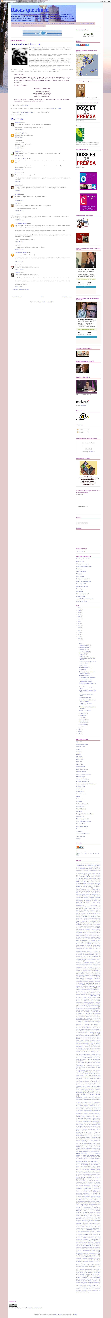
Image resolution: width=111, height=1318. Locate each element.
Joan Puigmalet (91, 1067)
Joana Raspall (96, 1070)
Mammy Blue (92, 1105)
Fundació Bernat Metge (87, 1038)
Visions (77, 1283)
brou (79, 927)
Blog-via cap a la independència (92, 919)
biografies (85, 918)
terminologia (79, 1253)
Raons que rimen (30, 10)
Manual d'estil (93, 1107)
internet (80, 1061)
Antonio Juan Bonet (91, 884)
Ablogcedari (91, 871)
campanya (95, 930)
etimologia (95, 1018)
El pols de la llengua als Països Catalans (86, 784)
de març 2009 (83, 720)
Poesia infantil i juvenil (82, 826)
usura (98, 1269)
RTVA (83, 1228)
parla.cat (86, 1163)
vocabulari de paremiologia (93, 1283)
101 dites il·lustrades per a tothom (93, 865)
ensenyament (79, 1013)
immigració (80, 1057)
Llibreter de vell (92, 1097)
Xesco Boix (78, 1290)
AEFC (97, 876)
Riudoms (87, 1225)
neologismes (91, 1135)
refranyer (78, 1210)
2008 (79, 727)
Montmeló (84, 1127)
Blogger (77, 921)
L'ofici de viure (94, 1081)
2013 (79, 634)
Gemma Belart (90, 1041)
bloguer (78, 924)
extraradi (96, 1024)
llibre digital (79, 1097)
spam (89, 1242)
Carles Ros (86, 935)
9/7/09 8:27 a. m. (19, 169)
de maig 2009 (83, 715)
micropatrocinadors (86, 1121)
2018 (79, 623)
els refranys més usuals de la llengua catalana (89, 1005)
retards (90, 1223)
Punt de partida (97, 1194)
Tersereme (92, 1253)
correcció (85, 967)
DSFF (92, 992)
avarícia (88, 907)
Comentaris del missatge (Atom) (46, 302)
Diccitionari (79, 569)
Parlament (98, 1163)
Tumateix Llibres (80, 836)
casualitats (93, 937)
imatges (77, 1056)
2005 (79, 733)
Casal (99, 935)
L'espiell (78, 796)
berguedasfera (93, 911)
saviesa (87, 1231)
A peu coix (79, 741)
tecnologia (98, 1248)
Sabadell (87, 1228)
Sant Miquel (97, 1229)
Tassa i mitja (78, 1247)
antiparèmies (90, 883)
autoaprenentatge (80, 905)
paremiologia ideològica (94, 1158)
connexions (78, 962)
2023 (79, 612)
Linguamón (90, 1092)
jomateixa (17, 194)
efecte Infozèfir (85, 995)
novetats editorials (80, 1141)
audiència (88, 900)
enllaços (78, 1011)
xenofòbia (97, 1288)
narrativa (91, 1134)
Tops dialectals (86, 1256)
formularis (87, 1035)
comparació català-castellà (81, 957)
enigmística (95, 1010)
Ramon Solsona (86, 1206)
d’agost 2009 (83, 654)
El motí (96, 999)
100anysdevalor (80, 865)
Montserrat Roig (80, 1130)
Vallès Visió (88, 1272)
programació (78, 1190)
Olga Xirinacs (84, 1143)
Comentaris (81, 432)
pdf (93, 1166)
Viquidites (91, 1282)
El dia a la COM (85, 999)
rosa (83, 1226)
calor (89, 930)
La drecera (79, 801)
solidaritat (84, 1240)
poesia (89, 1177)
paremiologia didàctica (81, 1158)
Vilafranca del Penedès (92, 1279)
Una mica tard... (83, 669)
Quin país (83, 1198)
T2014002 (96, 1244)
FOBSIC (79, 1032)
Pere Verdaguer (85, 1169)
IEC (97, 1051)
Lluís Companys (84, 1099)
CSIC (86, 972)
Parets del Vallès (79, 1163)
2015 (79, 630)
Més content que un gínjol (82, 819)
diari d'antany (85, 980)
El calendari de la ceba (87, 997)
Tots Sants (91, 1258)
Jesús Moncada (95, 1064)
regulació (90, 1218)
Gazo (59, 66)
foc (83, 1032)
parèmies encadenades (82, 1151)
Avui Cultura (95, 907)
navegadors (79, 1135)
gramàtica (80, 1048)
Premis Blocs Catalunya (85, 1185)
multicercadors (79, 1132)
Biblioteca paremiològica (82, 564)
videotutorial (81, 1279)
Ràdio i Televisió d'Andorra (93, 1201)
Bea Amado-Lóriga (84, 911)
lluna (85, 1100)
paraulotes (80, 1149)
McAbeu (17, 185)
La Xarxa (90, 1089)
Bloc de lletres (80, 759)
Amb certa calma (80, 746)
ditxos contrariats (81, 989)
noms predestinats (89, 1138)
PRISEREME (96, 1188)
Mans (88, 1107)
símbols (98, 1236)
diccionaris (80, 983)
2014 (79, 632)
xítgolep (89, 1290)
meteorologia (95, 1119)
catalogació (84, 938)
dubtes (97, 992)
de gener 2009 (83, 724)
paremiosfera (94, 1161)
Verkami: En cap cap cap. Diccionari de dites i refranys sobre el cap (28, 26)
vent (93, 1274)
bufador (87, 927)
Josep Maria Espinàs (90, 1075)
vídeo (98, 1277)
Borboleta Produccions (89, 926)
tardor (97, 1245)
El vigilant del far (80, 786)
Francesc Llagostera (82, 1037)
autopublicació (80, 907)
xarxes (93, 1287)
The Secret (98, 1253)
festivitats (80, 1030)
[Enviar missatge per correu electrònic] (38, 112)
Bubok (83, 927)
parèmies (96, 1149)
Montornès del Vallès (93, 1127)
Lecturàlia (84, 1091)
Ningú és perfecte (85, 1137)
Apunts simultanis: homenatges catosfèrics (33, 23)
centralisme (96, 943)
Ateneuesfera (79, 900)
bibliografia (95, 913)
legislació (97, 1091)
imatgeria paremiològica (83, 1054)
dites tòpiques (89, 988)
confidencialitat (89, 961)
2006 (79, 731)
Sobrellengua (91, 1237)
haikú (93, 1048)
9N (98, 870)
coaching (86, 953)
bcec (77, 911)
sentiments (87, 1234)
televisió (93, 1250)
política (78, 1179)
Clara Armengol (79, 953)
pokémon (97, 1177)
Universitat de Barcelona (84, 1269)
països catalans (86, 1148)
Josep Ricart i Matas (88, 1076)
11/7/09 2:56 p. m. (19, 269)
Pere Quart (78, 1169)
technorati (92, 1248)
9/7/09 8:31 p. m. (19, 249)
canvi (97, 932)
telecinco (79, 1250)
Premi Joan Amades (86, 1183)
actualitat (82, 875)
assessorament (95, 894)
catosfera (84, 940)
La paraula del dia (82, 1087)
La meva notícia (96, 1086)
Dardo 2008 (80, 973)
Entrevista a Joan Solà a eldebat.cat (85, 704)
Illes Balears (97, 1052)
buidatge (93, 927)
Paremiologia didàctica (82, 586)
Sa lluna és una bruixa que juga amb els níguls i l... (87, 672)
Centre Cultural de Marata (83, 945)
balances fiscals (88, 908)
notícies (97, 1138)
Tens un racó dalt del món (82, 833)
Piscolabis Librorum (56, 108)
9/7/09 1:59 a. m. (19, 148)
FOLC (87, 1032)
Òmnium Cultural (92, 1143)
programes (95, 1190)
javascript (79, 1064)
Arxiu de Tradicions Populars (93, 892)
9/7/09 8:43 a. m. (19, 191)
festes (81, 1029)
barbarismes (79, 910)
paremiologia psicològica (81, 1159)
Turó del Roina (91, 1264)
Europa (90, 1022)
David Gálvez (87, 973)
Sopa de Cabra (83, 1242)
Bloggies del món (86, 921)
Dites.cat (98, 987)
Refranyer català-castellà (82, 593)
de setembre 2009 (84, 651)
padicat (89, 1146)
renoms (90, 1221)
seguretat (80, 1234)
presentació (79, 1188)
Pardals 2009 (88, 1149)
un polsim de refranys (94, 1267)
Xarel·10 (78, 838)
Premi (96, 1180)
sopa (77, 1242)
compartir (91, 957)
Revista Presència (80, 1225)
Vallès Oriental (79, 1272)
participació (85, 1164)
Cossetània (91, 968)
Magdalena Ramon (95, 1104)
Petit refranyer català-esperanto (89, 1172)
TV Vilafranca (83, 1266)
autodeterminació (93, 905)
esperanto (97, 1016)
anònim (84, 883)
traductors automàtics (88, 1261)
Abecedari (78, 871)
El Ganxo (91, 999)
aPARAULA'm (92, 886)
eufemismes (85, 1021)
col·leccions (92, 953)
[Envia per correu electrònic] (42, 112)
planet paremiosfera (90, 1174)
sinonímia (80, 1237)
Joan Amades (79, 1065)
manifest (83, 1107)
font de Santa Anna (86, 1034)
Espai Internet (89, 1016)
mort (87, 1130)
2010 (79, 641)
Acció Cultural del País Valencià (84, 873)
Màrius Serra (97, 1115)
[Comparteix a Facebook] (47, 112)
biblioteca (78, 914)
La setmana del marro (92, 1087)
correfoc (97, 967)
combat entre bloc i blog (91, 954)
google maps (79, 1046)
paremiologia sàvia (94, 1159)
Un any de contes (84, 1267)
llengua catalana (95, 1094)
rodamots (93, 1225)
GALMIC (86, 1040)
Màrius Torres (81, 1116)
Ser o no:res (79, 831)
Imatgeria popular (95, 1054)
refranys (84, 1212)
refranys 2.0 (92, 1212)
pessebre (91, 1171)
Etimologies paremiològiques (83, 581)
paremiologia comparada (90, 1156)
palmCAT (93, 1148)
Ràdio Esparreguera (82, 1201)
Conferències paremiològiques (83, 566)
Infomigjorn (96, 1057)
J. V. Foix (88, 1062)
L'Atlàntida (82, 1080)
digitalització (90, 984)
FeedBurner (91, 451)
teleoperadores (86, 1250)
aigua (91, 878)
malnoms (86, 1105)
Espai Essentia (81, 1016)
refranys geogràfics (88, 1215)
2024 (79, 610)
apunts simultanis (86, 888)
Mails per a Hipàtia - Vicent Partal (84, 814)
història (97, 1048)
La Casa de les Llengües (89, 1083)
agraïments (79, 878)
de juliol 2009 (83, 656)
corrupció (84, 968)
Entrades (80, 429)
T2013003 (90, 1244)
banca (97, 908)
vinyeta (77, 1282)
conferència (79, 961)
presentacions (87, 1188)
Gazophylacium (26, 105)
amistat (90, 881)
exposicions (87, 1024)
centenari (89, 943)
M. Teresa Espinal (85, 1104)
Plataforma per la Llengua (81, 1175)
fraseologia (91, 1037)
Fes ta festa (86, 1027)
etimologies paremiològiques (83, 1019)
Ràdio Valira (84, 1204)
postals (91, 1180)
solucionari (90, 1240)
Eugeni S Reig (92, 1021)
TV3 (88, 1266)
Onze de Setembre (88, 1145)
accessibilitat (97, 871)
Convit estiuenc (83, 665)
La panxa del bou (80, 806)
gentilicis (91, 1043)
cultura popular (96, 972)
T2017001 (78, 1245)
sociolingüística (94, 1239)
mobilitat (89, 1124)
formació (95, 1034)
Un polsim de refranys (81, 601)
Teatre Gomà (86, 1248)
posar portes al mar (84, 1180)
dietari (83, 984)
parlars (79, 1164)
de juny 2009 (83, 713)
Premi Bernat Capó (80, 1182)
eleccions (81, 1003)
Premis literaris (88, 1186)
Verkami (84, 1276)
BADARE (78, 908)
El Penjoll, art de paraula (82, 781)
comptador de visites (81, 959)
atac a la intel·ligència (92, 899)
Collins (97, 953)
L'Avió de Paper (89, 1080)
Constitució (96, 964)
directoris (97, 984)
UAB (96, 1266)
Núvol (97, 1141)
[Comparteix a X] (45, 112)
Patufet (77, 1166)
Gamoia (98, 1040)
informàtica (79, 1059)
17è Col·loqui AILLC (82, 867)
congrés (96, 961)
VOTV (85, 1285)
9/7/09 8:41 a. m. (19, 181)
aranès (82, 889)
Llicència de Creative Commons (34, 1307)
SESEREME (93, 1236)
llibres (85, 1097)
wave (90, 1285)
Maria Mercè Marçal (96, 1113)
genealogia (78, 1043)
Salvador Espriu (95, 1228)
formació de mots (79, 1035)
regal (85, 1218)
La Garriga (87, 1084)
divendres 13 (88, 989)
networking (98, 1135)
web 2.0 (95, 1285)
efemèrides (19, 114)
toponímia (78, 1256)
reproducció (96, 1221)
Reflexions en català (81, 828)
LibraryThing (80, 1092)
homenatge (83, 1049)
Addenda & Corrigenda (82, 744)
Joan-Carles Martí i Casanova (84, 1070)
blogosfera (94, 921)
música (96, 1132)
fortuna (92, 1035)
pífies (83, 1174)
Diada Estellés (89, 978)
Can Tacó (86, 932)
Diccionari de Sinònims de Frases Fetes (92, 981)
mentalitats (80, 1119)
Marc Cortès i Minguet (88, 1110)
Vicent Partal (84, 1277)
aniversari (78, 883)
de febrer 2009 (83, 722)
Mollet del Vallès (96, 1124)
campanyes (79, 932)
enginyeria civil (88, 1010)
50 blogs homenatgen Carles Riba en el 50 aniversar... (87, 684)
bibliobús (89, 913)
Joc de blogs (26, 114)
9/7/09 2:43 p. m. (19, 220)
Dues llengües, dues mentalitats (87, 677)
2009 (79, 643)
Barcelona (86, 910)
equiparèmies (97, 1013)
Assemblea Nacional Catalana (82, 894)
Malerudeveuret (80, 816)
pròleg (89, 1191)
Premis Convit (79, 1186)
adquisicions (85, 876)
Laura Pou (96, 1089)
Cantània (92, 932)
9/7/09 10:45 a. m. (19, 210)
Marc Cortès (80, 1110)
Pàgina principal (16, 23)
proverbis (95, 1193)
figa (84, 1030)
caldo (84, 930)
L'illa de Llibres (79, 1081)
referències (85, 1209)
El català (96, 997)
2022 (79, 614)
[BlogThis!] (43, 112)
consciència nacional (89, 962)
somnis (97, 1240)
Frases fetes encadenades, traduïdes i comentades (86, 680)
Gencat (96, 1041)
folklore (91, 1032)
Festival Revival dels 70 (95, 1029)
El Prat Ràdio (88, 1000)
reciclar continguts (87, 1207)
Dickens (96, 983)
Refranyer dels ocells (88, 1210)
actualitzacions (92, 875)
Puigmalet (17, 172)
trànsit (97, 1261)
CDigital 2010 (83, 942)
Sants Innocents (81, 1231)
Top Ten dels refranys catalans (87, 1255)
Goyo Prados (97, 1046)
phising (98, 1172)
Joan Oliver (83, 1067)
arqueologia (88, 889)
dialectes (96, 978)
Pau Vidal (83, 1166)
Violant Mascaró (84, 1282)
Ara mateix (79, 751)
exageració (96, 1022)
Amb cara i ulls (80, 561)
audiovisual (79, 902)
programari (86, 1190)
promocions (95, 1191)
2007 (79, 729)
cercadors (78, 949)
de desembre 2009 (84, 645)
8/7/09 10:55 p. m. (19, 129)
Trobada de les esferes (81, 1264)
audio (95, 900)
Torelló (93, 1256)
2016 (79, 627)
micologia (78, 1121)
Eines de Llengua (80, 776)
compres (97, 957)
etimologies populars (96, 1019)
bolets (90, 924)
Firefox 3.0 (89, 1030)
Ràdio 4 (85, 1199)
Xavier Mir (91, 1288)
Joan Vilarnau (97, 1068)
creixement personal (87, 970)
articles (88, 891)
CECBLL (91, 942)
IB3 (88, 1051)
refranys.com (79, 1218)
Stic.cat (92, 1242)
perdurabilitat (95, 1167)
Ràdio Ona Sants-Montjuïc (90, 1202)
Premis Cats (95, 1185)
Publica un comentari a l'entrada (21, 289)
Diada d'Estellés (80, 978)
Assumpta (17, 122)
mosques (92, 1130)
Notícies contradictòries (82, 1140)
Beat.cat (78, 754)
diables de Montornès (89, 976)
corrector (91, 967)
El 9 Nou (78, 997)
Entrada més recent (17, 296)
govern (91, 1046)
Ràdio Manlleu (81, 1202)
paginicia (94, 1146)
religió (77, 1221)
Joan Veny (83, 1068)
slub (85, 1237)
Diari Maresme (79, 981)
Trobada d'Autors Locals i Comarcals (91, 1263)
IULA (83, 1062)
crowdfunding (79, 972)
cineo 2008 (89, 951)
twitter (92, 1266)
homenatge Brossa (92, 1049)
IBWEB (92, 1051)
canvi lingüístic (79, 934)
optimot (84, 1146)
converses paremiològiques (93, 965)
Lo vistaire (79, 811)
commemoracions (93, 956)
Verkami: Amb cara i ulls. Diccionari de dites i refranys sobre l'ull (61, 23)
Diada (97, 976)
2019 (79, 621)
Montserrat (85, 1129)
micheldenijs (58, 1314)
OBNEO (78, 1143)
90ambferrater (93, 870)
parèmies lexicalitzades (94, 1151)
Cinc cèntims (79, 764)
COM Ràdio (79, 954)
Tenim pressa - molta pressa (84, 1251)
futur (94, 1038)
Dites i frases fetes (81, 571)
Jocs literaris (96, 1072)
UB (99, 1266)
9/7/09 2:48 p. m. (19, 241)
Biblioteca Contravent (87, 914)
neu (78, 1137)
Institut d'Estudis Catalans (94, 1059)
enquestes (86, 1011)
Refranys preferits (91, 1217)
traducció (90, 1259)
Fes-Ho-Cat (94, 1027)
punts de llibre (86, 1196)
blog (99, 918)
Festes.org (86, 1029)
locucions (84, 1102)
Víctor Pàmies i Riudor (21, 158)
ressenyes (79, 1223)
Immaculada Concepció (86, 1056)
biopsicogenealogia (93, 918)
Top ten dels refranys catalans (87, 23)
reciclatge (96, 1207)
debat (93, 973)
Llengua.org (90, 1096)
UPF (95, 1269)
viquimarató (96, 1282)
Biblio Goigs (79, 756)
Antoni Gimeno (81, 884)
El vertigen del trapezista (87, 1002)
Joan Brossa (89, 1065)
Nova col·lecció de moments (83, 821)
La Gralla (92, 1084)
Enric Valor (95, 1011)
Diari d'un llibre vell (58, 70)
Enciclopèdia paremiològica (83, 579)
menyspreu (87, 1119)
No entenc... (95, 1137)
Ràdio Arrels (97, 1199)
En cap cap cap (80, 576)
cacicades (88, 929)
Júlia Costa (86, 1078)
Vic (90, 1276)
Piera (79, 1174)
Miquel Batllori (96, 1121)
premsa (95, 1186)
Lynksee (78, 1104)
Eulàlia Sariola (84, 1022)
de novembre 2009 (84, 647)
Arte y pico (78, 891)
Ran (94, 1206)
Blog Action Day (81, 919)
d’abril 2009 (83, 717)
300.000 (96, 868)
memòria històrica (96, 1118)
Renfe (86, 1221)
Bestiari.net (83, 913)
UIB (78, 1267)
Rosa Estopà (89, 1226)
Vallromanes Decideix (84, 1274)
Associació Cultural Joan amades (84, 895)
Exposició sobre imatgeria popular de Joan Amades (87, 700)
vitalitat (82, 1283)
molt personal (81, 1126)
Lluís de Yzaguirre (93, 1099)
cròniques (95, 970)
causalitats (93, 940)
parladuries (92, 1163)
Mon (16, 265)
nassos (97, 1134)
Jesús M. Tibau (86, 1064)
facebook (78, 1026)
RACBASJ (98, 1198)
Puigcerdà (90, 1194)
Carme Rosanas (93, 935)
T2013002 (84, 1244)
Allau (16, 203)
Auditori (87, 902)
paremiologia (81, 1153)
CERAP (96, 948)
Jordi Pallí (83, 405)
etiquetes (79, 1021)
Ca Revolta (81, 929)
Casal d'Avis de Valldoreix (83, 937)
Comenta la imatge (81, 956)
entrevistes (88, 1013)
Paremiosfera (79, 591)
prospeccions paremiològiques (82, 1193)
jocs (89, 1072)
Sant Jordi (90, 1229)
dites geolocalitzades (90, 986)
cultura (90, 972)
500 (82, 870)
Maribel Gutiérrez (81, 1115)
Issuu (79, 1062)
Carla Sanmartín (95, 934)
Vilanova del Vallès (81, 1280)
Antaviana (78, 749)
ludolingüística (96, 1102)
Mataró (94, 1116)
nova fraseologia (94, 1140)
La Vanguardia (84, 1089)
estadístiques (79, 1018)
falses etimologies (85, 1026)
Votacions (80, 1285)
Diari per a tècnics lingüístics (83, 774)
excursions (78, 1024)
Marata (90, 1108)
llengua (84, 1094)
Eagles (77, 994)
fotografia (98, 1035)
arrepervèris (95, 889)
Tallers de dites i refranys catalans (85, 598)
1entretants (89, 867)
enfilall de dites (79, 1010)
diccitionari (89, 983)
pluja (90, 1175)
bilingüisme (79, 918)
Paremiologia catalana (80, 551)
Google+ (87, 1046)
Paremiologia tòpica (81, 589)
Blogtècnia (97, 923)
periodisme (93, 1169)
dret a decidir (90, 991)
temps (98, 1250)
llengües (97, 1096)
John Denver (79, 1073)
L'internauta (86, 1081)
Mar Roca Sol (84, 1108)
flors (99, 1030)
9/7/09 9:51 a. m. (19, 200)
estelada (88, 1018)
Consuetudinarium (80, 766)
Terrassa (86, 1253)
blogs (78, 923)
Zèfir (81, 1291)
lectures (91, 1091)
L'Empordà (96, 1080)
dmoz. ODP (96, 989)
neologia (85, 1135)
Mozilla (97, 1130)
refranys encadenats (88, 1214)
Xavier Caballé (84, 1288)
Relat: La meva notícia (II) (85, 667)
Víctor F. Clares (92, 1277)
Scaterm (93, 1231)
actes (98, 873)
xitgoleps (95, 1290)
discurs (77, 986)
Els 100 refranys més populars (92, 1003)
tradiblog (97, 1258)
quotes (88, 1198)
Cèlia (16, 214)
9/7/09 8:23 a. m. (19, 155)
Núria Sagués (91, 1141)
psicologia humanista (81, 1194)
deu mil (91, 975)
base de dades (95, 910)
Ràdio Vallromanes (92, 1204)
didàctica (78, 984)
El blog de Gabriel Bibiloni (82, 779)
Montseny (78, 1129)
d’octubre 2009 (83, 649)
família (92, 1026)
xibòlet (84, 1290)
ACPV (94, 873)
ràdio (79, 1199)
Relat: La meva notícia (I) (85, 675)
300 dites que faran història (83, 559)
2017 (79, 625)
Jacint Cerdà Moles (96, 1062)
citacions (95, 951)
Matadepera (88, 1116)
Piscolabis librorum (81, 823)
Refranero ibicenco (94, 1209)
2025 (79, 608)
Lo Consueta (96, 1100)
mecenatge (80, 1118)
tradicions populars (80, 1259)
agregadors (86, 878)
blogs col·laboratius (88, 923)
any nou (85, 886)
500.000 (86, 870)
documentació (79, 991)
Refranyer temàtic (80, 596)
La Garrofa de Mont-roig (82, 804)
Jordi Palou (93, 1073)
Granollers (86, 1048)
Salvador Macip (19, 133)
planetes (97, 1174)
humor (83, 1051)
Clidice (16, 151)
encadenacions (80, 1008)
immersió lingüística (96, 1056)
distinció (82, 986)
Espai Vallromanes (81, 789)
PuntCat (79, 1196)
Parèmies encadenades (85, 697)
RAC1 (92, 1198)
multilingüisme (89, 1132)
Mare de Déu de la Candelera (87, 1111)
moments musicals (91, 1126)
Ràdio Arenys (91, 1199)
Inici (42, 296)
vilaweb (89, 1280)
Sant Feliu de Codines (81, 1229)
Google (89, 1045)
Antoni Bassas (97, 883)
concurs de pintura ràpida (93, 959)
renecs (81, 1221)
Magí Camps (79, 1105)
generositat (85, 1043)
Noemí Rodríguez (80, 1138)
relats (96, 1220)
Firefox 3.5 (95, 1030)
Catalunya (90, 938)
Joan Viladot (90, 1068)
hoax (77, 1049)
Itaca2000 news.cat (81, 794)
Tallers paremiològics (87, 1245)
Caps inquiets (87, 934)
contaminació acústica (80, 965)
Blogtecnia (79, 761)
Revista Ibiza (96, 1223)
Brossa (35, 47)
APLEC (98, 886)
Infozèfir (85, 1059)
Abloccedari (84, 871)
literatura (78, 1094)
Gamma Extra (92, 1040)
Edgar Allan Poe (84, 994)
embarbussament (82, 1006)
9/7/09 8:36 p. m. (19, 261)
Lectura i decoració (81, 809)
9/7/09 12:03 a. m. (19, 137)
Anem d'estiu (96, 881)
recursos (78, 1209)
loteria (90, 1102)
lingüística (97, 1092)
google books (96, 1045)
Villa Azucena (96, 1280)
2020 (79, 619)
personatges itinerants (82, 1171)
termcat (96, 1252)
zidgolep (85, 1291)
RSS (95, 1226)
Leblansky (78, 1091)
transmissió (78, 1263)
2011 (79, 639)
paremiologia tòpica (81, 1161)
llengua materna (82, 1096)
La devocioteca (80, 799)
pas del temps (94, 1164)
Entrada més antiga (67, 296)
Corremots (78, 968)
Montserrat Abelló (94, 1129)
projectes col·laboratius (81, 1191)
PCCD (89, 1166)
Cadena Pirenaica (95, 929)
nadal (77, 1134)
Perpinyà (98, 1169)
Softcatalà (78, 1240)
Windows (78, 1287)
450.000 (78, 870)
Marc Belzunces (97, 1108)
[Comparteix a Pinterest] (48, 112)
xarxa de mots (85, 1287)
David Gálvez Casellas (82, 769)
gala (82, 1040)
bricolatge (98, 926)
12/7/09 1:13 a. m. (19, 286)
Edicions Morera (92, 994)
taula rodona (79, 1248)
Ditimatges (79, 574)
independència (88, 1057)
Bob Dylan (84, 924)
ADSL (93, 876)
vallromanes (96, 1272)
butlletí (98, 927)
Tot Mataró (85, 1258)
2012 (79, 636)
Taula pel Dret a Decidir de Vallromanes (91, 1247)
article (84, 891)
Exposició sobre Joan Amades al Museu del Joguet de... (87, 662)
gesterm (84, 1045)
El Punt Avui (95, 1000)
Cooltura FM (79, 967)
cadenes (78, 930)
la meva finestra (86, 1086)
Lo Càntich (90, 1100)
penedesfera (87, 1167)
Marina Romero (89, 1115)
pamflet (98, 1148)
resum (85, 1223)
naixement (84, 1134)
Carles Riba (79, 935)
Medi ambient (88, 1118)
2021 (79, 617)
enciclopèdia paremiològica (92, 1008)
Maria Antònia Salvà (87, 1113)
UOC (91, 1269)
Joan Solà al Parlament (85, 710)
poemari (83, 1177)
